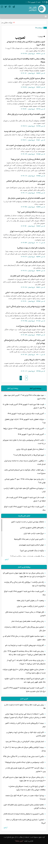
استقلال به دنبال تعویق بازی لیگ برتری (30, 449)
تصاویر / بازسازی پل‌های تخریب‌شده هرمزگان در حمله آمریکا (26, 821)
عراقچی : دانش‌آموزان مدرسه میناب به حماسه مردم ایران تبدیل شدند (25, 462)
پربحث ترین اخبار (12, 388)
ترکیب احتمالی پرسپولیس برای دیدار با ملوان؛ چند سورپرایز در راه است (24, 442)
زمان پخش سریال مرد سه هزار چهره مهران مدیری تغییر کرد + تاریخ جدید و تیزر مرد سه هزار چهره (24, 575)
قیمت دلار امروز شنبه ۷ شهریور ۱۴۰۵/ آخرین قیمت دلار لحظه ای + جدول (26, 499)
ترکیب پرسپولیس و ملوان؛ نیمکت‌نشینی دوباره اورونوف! (24, 762)
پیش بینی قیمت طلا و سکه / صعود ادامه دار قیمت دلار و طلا (25, 706)
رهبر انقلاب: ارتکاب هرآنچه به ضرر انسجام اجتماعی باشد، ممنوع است (25, 472)
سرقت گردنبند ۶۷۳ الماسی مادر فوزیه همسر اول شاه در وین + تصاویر (25, 770)
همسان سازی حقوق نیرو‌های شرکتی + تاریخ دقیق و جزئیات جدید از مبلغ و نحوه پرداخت (24, 671)
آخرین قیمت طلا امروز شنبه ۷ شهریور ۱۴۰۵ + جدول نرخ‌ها (23, 428)
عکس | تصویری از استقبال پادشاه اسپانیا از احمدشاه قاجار (23, 813)
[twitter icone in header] (6, 7)
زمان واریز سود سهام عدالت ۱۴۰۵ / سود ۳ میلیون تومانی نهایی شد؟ (25, 481)
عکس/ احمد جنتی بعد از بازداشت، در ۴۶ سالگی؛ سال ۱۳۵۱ (23, 756)
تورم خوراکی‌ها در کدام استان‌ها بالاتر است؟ (28, 455)
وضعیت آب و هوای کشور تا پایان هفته (30, 600)
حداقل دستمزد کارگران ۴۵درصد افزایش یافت (29, 78)
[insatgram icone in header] (2, 7)
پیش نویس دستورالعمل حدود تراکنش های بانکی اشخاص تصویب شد (25, 183)
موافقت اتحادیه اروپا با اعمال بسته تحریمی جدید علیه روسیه (24, 131)
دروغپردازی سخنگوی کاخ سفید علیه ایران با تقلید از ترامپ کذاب (25, 490)
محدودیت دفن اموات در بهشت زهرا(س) (31, 247)
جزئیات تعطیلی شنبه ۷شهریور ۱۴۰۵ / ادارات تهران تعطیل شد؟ (25, 421)
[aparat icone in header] (10, 7)
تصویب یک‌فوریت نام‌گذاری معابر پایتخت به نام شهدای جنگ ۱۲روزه (26, 43)
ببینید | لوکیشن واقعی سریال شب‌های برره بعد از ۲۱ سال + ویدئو (24, 749)
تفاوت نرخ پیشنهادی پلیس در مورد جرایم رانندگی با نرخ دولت (26, 308)
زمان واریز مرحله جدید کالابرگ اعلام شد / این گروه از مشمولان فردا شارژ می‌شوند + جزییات (26, 662)
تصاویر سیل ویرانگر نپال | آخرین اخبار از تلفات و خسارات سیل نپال (25, 629)
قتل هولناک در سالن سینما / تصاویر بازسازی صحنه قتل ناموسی (25, 614)
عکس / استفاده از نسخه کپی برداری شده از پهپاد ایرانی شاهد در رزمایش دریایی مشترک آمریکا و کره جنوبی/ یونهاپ (25, 716)
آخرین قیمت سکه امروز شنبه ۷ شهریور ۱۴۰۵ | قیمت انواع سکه (25, 508)
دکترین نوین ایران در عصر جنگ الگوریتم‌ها (29, 539)
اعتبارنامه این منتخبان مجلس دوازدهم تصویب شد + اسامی (25, 292)
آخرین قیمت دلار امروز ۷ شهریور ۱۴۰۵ (31, 434)
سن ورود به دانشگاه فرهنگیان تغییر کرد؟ (31, 212)
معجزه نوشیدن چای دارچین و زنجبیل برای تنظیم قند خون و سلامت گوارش (25, 806)
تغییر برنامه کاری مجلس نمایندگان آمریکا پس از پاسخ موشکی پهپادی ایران (24, 342)
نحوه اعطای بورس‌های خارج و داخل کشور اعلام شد (27, 275)
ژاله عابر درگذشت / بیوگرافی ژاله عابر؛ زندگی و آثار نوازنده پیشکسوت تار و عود (25, 584)
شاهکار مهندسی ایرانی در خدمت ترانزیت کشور (27, 521)
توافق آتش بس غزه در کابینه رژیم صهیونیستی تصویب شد (25, 145)
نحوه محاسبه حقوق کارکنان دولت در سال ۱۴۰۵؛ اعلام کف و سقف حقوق (24, 638)
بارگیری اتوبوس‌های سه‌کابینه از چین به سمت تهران (27, 231)
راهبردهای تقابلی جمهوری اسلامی (32, 527)
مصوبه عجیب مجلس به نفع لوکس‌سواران (31, 92)
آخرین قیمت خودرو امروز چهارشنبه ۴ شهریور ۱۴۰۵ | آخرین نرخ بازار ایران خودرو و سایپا (24, 689)
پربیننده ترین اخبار (35, 388)
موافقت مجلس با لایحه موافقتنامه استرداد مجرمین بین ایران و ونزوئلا (24, 60)
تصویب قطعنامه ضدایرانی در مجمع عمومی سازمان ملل (26, 198)
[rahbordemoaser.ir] (37, 9)
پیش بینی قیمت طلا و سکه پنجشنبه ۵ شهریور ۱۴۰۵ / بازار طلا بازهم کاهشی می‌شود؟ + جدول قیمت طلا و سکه (25, 653)
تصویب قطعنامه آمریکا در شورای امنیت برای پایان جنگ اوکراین (26, 116)
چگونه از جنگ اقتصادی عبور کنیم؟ (32, 550)
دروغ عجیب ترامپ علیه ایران (34, 533)
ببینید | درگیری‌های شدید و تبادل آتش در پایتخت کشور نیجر (25, 725)
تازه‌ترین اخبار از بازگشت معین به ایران (30, 606)
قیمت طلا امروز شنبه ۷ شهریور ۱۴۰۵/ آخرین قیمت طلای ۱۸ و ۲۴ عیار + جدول (24, 406)
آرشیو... (6, 559)
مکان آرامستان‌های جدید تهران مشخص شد (30, 261)
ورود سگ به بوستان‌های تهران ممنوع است (30, 326)
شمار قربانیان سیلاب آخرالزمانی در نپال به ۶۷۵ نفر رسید (24, 741)
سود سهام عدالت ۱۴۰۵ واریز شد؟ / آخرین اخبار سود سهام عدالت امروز (25, 397)
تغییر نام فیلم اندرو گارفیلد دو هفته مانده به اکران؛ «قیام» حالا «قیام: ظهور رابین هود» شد (25, 680)
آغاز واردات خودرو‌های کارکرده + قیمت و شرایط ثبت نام (24, 645)
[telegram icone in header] (13, 7)
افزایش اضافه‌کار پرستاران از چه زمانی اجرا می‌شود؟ (28, 159)
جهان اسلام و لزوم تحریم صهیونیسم (31, 544)
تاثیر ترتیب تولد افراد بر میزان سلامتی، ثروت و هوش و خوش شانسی (26, 734)
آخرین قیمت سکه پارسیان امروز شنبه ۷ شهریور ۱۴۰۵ (26, 413)
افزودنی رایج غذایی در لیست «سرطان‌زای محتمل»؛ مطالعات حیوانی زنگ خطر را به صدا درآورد (27, 788)
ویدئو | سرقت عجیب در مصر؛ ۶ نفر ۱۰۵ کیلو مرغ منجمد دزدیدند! (25, 797)
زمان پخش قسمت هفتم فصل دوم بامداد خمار (27, 621)
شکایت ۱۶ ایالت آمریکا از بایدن (34, 359)
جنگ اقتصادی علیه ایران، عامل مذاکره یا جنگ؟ (27, 556)
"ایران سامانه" (19, 841)
